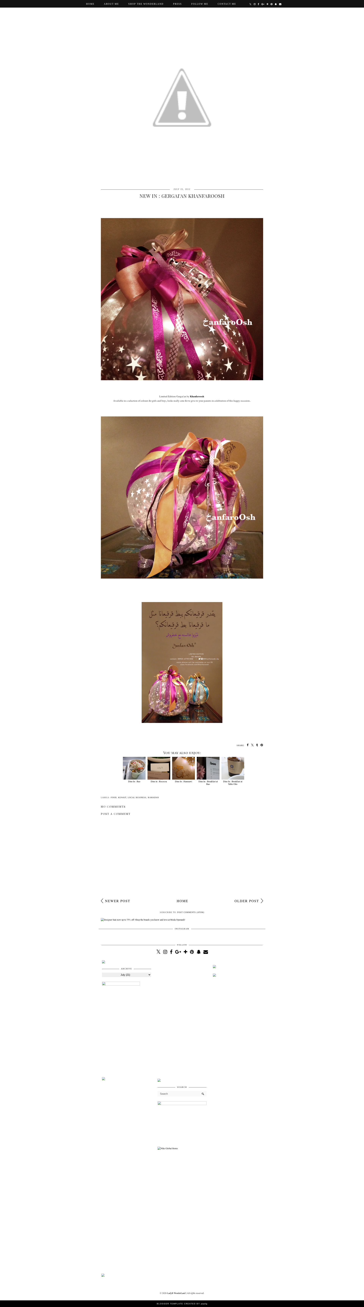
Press (177, 4)
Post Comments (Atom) (190, 912)
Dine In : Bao (134, 781)
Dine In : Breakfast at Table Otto (232, 782)
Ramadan (153, 797)
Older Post (247, 901)
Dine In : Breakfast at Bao (208, 782)
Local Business (137, 797)
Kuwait (122, 797)
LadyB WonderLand (176, 1292)
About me (111, 4)
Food (114, 797)
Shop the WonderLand (146, 4)
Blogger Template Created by (182, 1304)
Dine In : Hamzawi (183, 781)
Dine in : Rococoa (159, 781)
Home (90, 4)
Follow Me (199, 4)
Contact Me (227, 4)
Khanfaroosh (196, 396)
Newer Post (117, 901)
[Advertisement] (182, 1017)
